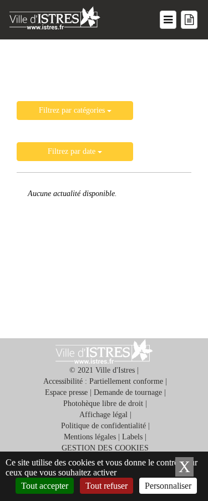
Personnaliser (168, 485)
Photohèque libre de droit (103, 403)
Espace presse (66, 392)
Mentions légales (90, 437)
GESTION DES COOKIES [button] (105, 448)
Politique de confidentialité (103, 426)
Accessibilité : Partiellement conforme (103, 381)
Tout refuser (106, 485)
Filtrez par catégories (73, 110)
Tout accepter (44, 485)
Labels (132, 437)
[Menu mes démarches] (189, 20)
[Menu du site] (168, 20)
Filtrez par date (73, 151)
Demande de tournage (128, 392)
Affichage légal (103, 414)
